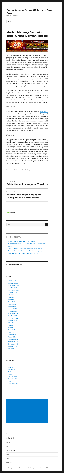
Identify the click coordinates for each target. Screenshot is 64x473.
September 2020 (13, 290)
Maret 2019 (11, 332)
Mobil (10, 372)
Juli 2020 (11, 295)
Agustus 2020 (12, 292)
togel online (44, 111)
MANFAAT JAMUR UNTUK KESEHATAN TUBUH (23, 241)
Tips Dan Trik (13, 379)
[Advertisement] (28, 411)
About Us (9, 458)
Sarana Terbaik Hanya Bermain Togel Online (23, 253)
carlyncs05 (12, 169)
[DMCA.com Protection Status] (27, 212)
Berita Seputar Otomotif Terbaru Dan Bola (18, 468)
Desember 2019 (13, 311)
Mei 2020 (11, 299)
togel (29, 169)
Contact (9, 462)
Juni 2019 (11, 325)
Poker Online (12, 376)
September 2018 (13, 344)
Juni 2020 (11, 297)
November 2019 (13, 313)
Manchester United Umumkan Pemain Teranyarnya (25, 251)
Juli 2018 (11, 349)
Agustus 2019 (12, 320)
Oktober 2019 (12, 316)
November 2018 (13, 341)
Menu (10, 22)
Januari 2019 (12, 337)
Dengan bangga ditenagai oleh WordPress (42, 468)
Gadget (10, 367)
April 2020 (11, 302)
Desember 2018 (13, 339)
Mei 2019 (11, 327)
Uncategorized (13, 383)
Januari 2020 (12, 309)
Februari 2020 (12, 306)
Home (8, 434)
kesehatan (11, 369)
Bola (9, 365)
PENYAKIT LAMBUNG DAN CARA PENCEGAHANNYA (25, 248)
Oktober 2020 (12, 288)
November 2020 (13, 285)
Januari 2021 (12, 281)
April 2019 (11, 330)
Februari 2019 (12, 334)
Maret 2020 (12, 304)
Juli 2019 (11, 323)
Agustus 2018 (12, 346)
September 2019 (13, 318)
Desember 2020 (13, 283)
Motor (10, 374)
